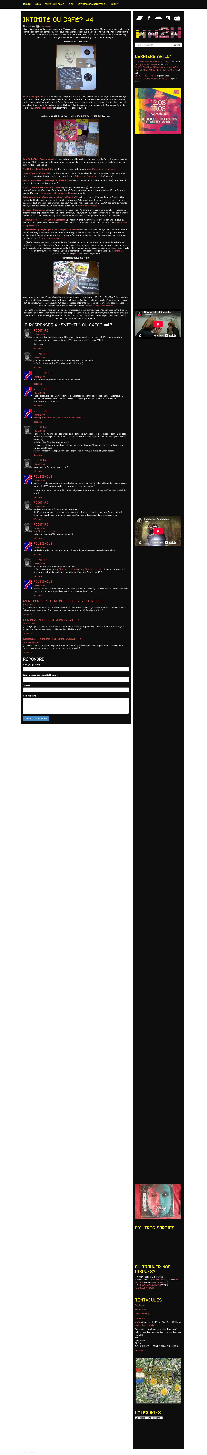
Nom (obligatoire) (31, 664)
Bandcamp (140, 1305)
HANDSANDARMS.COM (150, 1285)
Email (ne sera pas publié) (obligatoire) (41, 675)
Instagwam (140, 1318)
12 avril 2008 (39, 334)
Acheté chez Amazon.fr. (88, 206)
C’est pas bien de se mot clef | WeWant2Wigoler (63, 600)
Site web (27, 685)
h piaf (68, 180)
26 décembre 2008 (31, 643)
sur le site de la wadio (144, 1325)
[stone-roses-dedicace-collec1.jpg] (76, 277)
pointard (41, 330)
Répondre (38, 348)
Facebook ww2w (142, 1314)
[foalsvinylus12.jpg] (76, 67)
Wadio (38, 4)
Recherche (175, 45)
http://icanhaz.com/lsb (91, 569)
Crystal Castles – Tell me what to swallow (42, 187)
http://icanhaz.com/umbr (45, 531)
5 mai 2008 (28, 605)
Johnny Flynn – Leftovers (35, 173)
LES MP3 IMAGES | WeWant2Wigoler (51, 619)
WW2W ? (115, 4)
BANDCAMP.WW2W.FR (144, 1288)
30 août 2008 (29, 624)
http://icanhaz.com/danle (66, 569)
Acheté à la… (119, 251)
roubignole (43, 372)
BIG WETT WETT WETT (145, 76)
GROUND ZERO (158, 1282)
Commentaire (29, 696)
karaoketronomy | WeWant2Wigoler (52, 638)
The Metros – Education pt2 (36, 169)
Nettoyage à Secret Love (146, 64)
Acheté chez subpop (43, 108)
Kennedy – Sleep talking (34, 210)
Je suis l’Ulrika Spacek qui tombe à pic (152, 78)
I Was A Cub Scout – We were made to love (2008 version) (49, 197)
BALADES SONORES (156, 1280)
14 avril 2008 (39, 528)
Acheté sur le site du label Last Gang (57, 193)
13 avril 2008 (39, 377)
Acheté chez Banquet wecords (89, 176)
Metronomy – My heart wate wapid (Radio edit (44, 180)
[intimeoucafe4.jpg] (76, 137)
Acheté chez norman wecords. (101, 169)
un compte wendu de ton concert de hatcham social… (58, 418)
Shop (71, 4)
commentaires (44, 26)
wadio (137, 1322)
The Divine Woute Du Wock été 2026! (151, 62)
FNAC (76, 253)
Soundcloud (140, 1309)
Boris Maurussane (54, 4)
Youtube (139, 1350)
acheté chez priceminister (101, 306)
